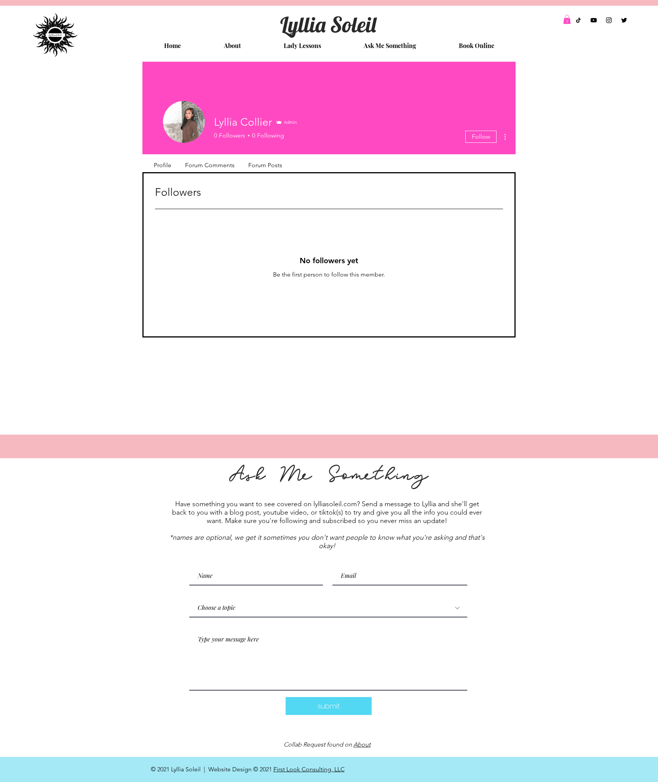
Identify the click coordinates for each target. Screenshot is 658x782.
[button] (567, 19)
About (362, 744)
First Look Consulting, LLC (309, 769)
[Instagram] (609, 20)
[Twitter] (624, 20)
